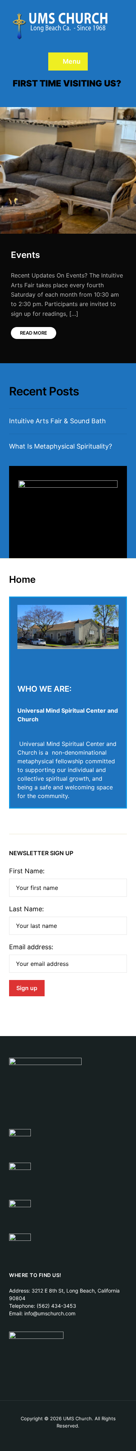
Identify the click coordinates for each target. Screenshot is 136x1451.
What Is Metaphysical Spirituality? (60, 446)
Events (25, 255)
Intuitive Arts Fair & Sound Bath (57, 421)
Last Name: (26, 909)
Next (118, 125)
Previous (92, 125)
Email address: (31, 947)
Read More (33, 333)
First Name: (27, 871)
